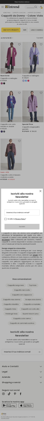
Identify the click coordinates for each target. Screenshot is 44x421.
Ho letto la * (17, 219)
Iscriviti (22, 226)
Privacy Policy (20, 219)
